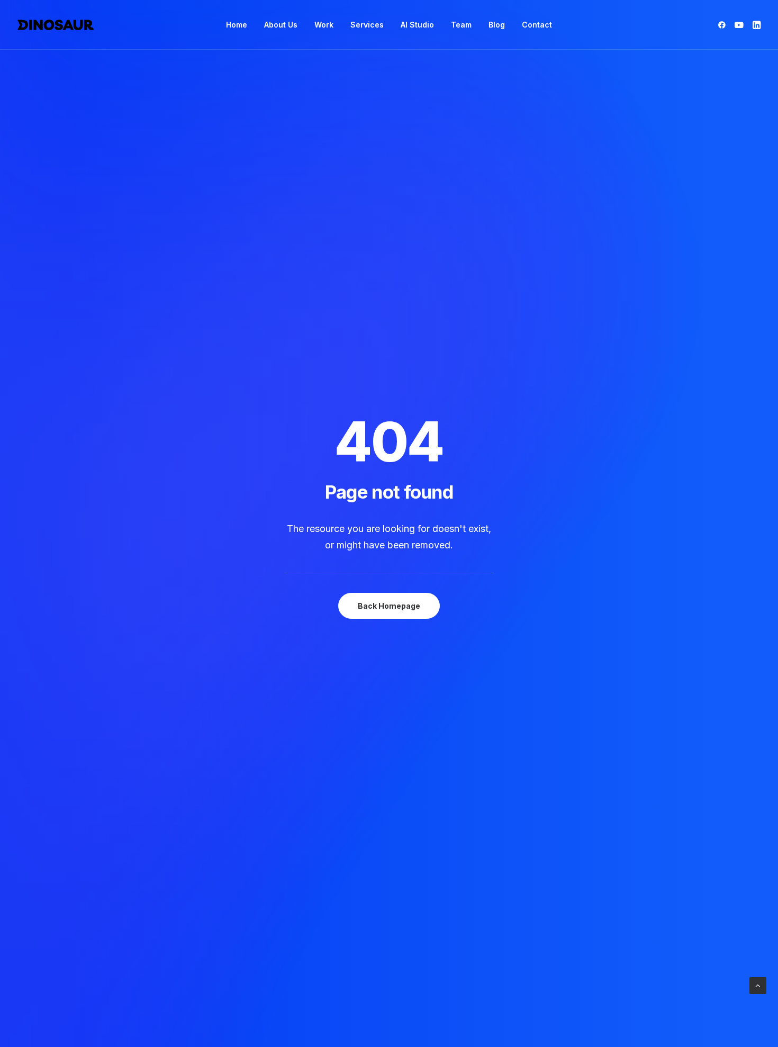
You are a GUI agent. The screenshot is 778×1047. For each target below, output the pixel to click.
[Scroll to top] (757, 985)
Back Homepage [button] (389, 605)
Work (323, 24)
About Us (280, 24)
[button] (723, 25)
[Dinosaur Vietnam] (55, 25)
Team (461, 24)
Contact (537, 24)
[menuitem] (237, 25)
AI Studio (417, 24)
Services (367, 24)
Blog (496, 24)
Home (236, 24)
